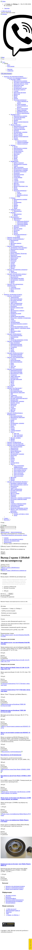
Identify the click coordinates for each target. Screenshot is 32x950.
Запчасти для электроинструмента (17, 78)
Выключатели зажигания (18, 392)
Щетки (16, 95)
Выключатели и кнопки (20, 81)
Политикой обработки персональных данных (14, 535)
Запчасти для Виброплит (14, 341)
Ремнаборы (17, 176)
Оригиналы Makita (22, 222)
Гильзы (16, 165)
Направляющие (18, 149)
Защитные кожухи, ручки (21, 83)
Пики (18, 196)
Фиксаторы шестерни (20, 92)
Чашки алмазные (22, 110)
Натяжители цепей (16, 313)
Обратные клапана (16, 256)
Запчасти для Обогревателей (15, 443)
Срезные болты (15, 462)
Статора (16, 91)
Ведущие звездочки (16, 275)
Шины (12, 329)
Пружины (13, 405)
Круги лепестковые (22, 108)
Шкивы (16, 205)
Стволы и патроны (19, 181)
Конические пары (19, 85)
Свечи (12, 319)
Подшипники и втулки (20, 88)
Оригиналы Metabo (22, 224)
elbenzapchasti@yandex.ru (13, 910)
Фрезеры (13, 212)
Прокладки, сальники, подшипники (21, 318)
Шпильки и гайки (16, 331)
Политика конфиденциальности (15, 900)
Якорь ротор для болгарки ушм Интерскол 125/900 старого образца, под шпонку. (16, 798)
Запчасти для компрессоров (15, 246)
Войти (2, 530)
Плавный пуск (18, 86)
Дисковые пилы (15, 114)
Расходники (14, 512)
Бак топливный (15, 389)
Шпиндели (17, 94)
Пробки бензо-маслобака (17, 316)
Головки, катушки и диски (21, 514)
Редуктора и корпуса (19, 89)
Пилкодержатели (18, 151)
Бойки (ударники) (19, 162)
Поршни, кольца (15, 402)
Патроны (16, 130)
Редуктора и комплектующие (19, 499)
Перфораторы (15, 161)
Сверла (16, 139)
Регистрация (10, 66)
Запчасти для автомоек (13, 237)
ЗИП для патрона (18, 167)
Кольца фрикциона (16, 451)
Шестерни (17, 154)
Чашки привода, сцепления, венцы (20, 328)
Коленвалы (14, 252)
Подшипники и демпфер (21, 170)
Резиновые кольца (19, 174)
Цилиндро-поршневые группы (19, 326)
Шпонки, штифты (16, 438)
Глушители (14, 301)
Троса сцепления (18, 473)
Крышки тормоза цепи (17, 307)
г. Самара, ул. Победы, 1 (12, 915)
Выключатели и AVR (16, 373)
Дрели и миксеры (16, 124)
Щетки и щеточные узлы (21, 186)
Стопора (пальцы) (16, 430)
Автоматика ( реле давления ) (19, 247)
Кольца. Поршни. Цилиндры (19, 253)
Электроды (14, 272)
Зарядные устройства (20, 225)
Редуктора (17, 230)
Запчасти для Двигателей (14, 388)
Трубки (13, 263)
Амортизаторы (15, 297)
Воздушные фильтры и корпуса (19, 484)
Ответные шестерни (19, 117)
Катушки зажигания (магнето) (19, 398)
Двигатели (17, 220)
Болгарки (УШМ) (16, 79)
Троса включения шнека (20, 468)
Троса (12, 432)
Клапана (13, 250)
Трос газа (13, 366)
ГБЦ (12, 394)
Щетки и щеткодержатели (21, 121)
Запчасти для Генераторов (14, 369)
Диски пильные (21, 104)
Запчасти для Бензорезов (14, 334)
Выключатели (18, 211)
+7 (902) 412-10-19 (11, 909)
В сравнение (10, 596)
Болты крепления (15, 288)
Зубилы (19, 193)
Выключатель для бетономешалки (11, 754)
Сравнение (10, 70)
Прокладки (14, 259)
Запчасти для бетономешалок (15, 239)
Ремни (15, 203)
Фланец (16, 120)
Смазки (16, 179)
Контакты (8, 897)
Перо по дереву (18, 133)
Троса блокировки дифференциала (19, 466)
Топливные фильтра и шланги (19, 323)
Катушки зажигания (16, 304)
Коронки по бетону (22, 195)
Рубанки (13, 198)
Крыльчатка (14, 255)
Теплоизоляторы (15, 322)
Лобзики (13, 145)
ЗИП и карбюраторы (16, 397)
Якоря (15, 97)
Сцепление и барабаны (17, 505)
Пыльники (17, 173)
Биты (18, 236)
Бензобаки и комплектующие (19, 483)
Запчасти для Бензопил (14, 296)
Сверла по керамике (22, 142)
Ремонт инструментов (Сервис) (14, 889)
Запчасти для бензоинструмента (15, 887)
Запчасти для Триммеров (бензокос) (17, 481)
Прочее (16, 98)
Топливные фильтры (16, 356)
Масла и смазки (15, 452)
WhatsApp (9, 912)
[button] (30, 944)
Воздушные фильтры (16, 299)
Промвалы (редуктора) (20, 171)
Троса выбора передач (20, 470)
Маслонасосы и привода (17, 310)
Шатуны (16, 183)
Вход (8, 65)
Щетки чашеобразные (23, 113)
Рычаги (13, 427)
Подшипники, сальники (20, 132)
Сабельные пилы (15, 209)
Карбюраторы (14, 337)
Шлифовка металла (22, 111)
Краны (12, 380)
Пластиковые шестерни (17, 278)
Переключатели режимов (21, 168)
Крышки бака (14, 399)
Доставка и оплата (11, 895)
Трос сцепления (18, 435)
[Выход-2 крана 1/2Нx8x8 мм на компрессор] (13, 569)
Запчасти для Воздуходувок (15, 353)
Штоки (16, 157)
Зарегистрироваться (16, 532)
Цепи (12, 325)
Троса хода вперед (19, 474)
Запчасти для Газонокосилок (15, 357)
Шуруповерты (15, 217)
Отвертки (13, 315)
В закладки (4, 596)
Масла (12, 309)
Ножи (15, 200)
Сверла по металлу (22, 143)
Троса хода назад (18, 476)
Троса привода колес (19, 471)
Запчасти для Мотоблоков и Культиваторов (15, 413)
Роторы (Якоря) (18, 135)
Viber (7, 913)
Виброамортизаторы (16, 344)
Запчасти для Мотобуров (14, 442)
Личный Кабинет (10, 902)
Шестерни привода (16, 243)
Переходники (14, 258)
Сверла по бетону (22, 141)
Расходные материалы (20, 100)
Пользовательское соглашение (14, 901)
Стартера (13, 320)
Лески (15, 515)
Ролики (13, 458)
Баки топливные (15, 342)
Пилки (16, 146)
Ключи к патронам (19, 127)
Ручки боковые (18, 177)
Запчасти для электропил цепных (16, 274)
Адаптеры (13, 287)
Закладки (9, 69)
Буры (18, 192)
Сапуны (13, 262)
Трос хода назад (18, 436)
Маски (12, 271)
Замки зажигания (15, 376)
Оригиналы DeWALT (23, 221)
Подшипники (17, 119)
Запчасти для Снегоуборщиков (16, 445)
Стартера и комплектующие (18, 503)
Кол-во (3, 593)
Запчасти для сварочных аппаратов (17, 269)
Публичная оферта (11, 898)
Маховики (13, 312)
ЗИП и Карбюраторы (16, 303)
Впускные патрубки (16, 300)
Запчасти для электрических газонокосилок (15, 285)
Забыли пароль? (5, 532)
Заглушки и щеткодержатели (22, 82)
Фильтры (13, 265)
